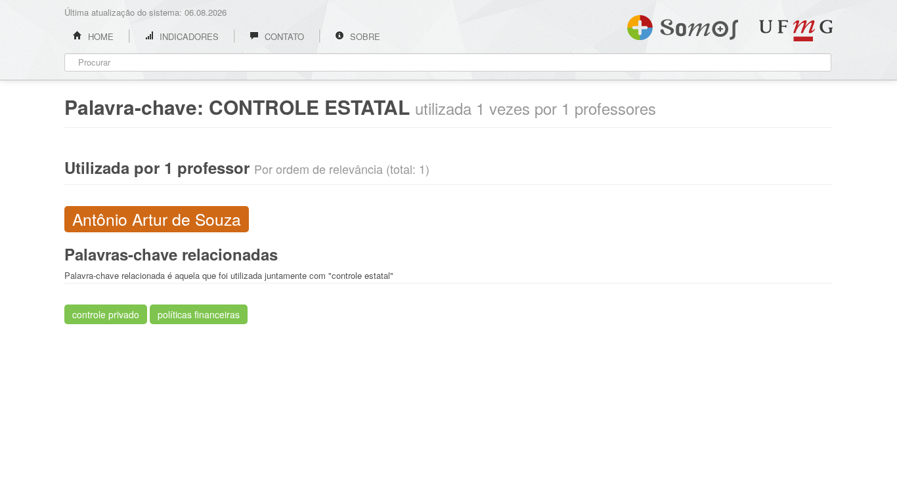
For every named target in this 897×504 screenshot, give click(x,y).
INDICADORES (188, 36)
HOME (99, 36)
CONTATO (283, 36)
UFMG (796, 30)
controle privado (105, 314)
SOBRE (363, 36)
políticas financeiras (199, 314)
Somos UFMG (682, 25)
